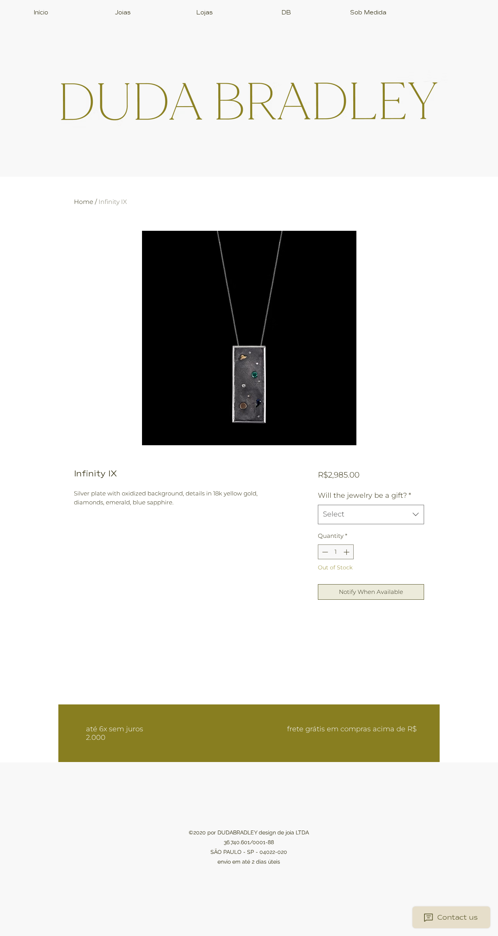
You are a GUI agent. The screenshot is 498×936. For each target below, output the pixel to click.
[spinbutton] (335, 552)
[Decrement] (324, 552)
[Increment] (347, 552)
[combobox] (371, 514)
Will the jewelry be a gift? (364, 495)
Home (83, 201)
